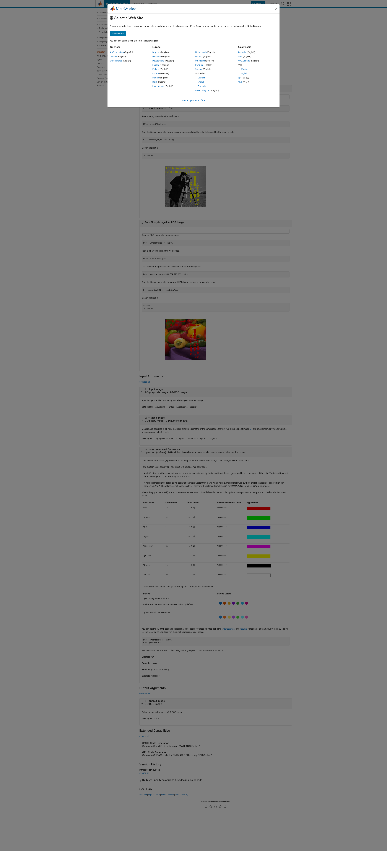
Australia (242, 52)
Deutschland (158, 61)
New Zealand (244, 61)
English (201, 82)
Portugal (199, 65)
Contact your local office (193, 100)
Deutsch (201, 77)
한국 (240, 82)
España (155, 65)
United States (116, 61)
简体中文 (245, 69)
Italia (154, 82)
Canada (113, 56)
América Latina (117, 52)
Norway (199, 56)
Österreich (200, 61)
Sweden (199, 69)
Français (202, 86)
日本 (240, 77)
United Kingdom (202, 90)
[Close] (276, 9)
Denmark (156, 56)
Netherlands (201, 52)
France (155, 73)
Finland (155, 69)
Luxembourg (158, 86)
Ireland (155, 77)
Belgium (156, 52)
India (240, 56)
